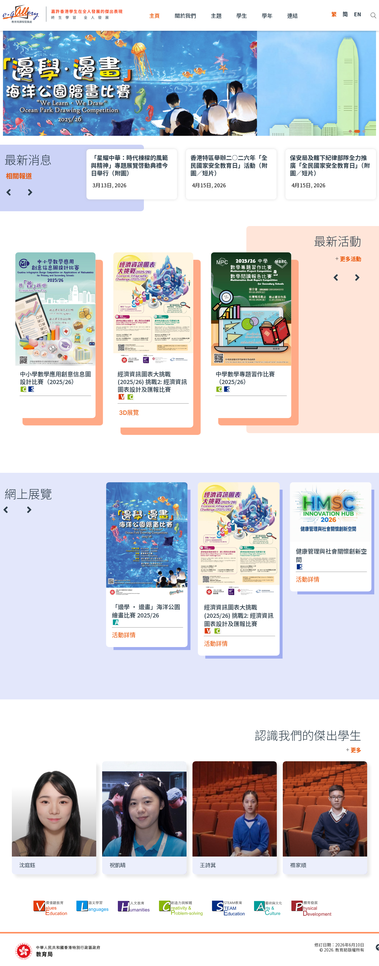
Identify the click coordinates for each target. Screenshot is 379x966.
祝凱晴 (118, 865)
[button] (350, 131)
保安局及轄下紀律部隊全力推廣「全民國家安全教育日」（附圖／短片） (330, 165)
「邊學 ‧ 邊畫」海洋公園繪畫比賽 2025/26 (146, 610)
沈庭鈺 (27, 865)
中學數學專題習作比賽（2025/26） (245, 378)
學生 (241, 15)
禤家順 (298, 865)
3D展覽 (129, 412)
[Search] (373, 15)
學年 (267, 15)
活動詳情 (124, 635)
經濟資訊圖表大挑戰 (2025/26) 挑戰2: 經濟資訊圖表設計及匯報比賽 (152, 382)
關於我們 (185, 15)
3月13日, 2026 (109, 185)
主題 (216, 15)
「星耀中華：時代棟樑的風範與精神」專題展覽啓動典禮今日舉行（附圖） (129, 165)
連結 (292, 15)
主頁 (154, 15)
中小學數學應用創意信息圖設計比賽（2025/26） (55, 378)
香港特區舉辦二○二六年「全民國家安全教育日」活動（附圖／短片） (228, 165)
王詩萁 (208, 865)
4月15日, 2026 (209, 185)
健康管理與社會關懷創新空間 (331, 555)
